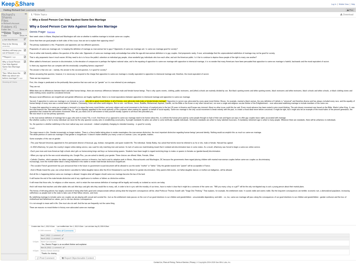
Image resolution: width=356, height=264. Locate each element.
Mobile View (344, 4)
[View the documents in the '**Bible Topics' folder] (39, 14)
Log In (333, 4)
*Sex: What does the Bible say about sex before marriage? (12, 75)
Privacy (192, 262)
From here (51, 32)
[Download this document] (346, 14)
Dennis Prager (38, 31)
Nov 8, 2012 (51, 239)
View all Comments (65, 231)
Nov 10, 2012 (51, 248)
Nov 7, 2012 (51, 235)
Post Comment (46, 258)
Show (22, 29)
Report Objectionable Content (79, 258)
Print (351, 10)
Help (353, 4)
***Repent (9, 57)
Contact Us (158, 262)
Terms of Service (182, 262)
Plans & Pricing (169, 262)
